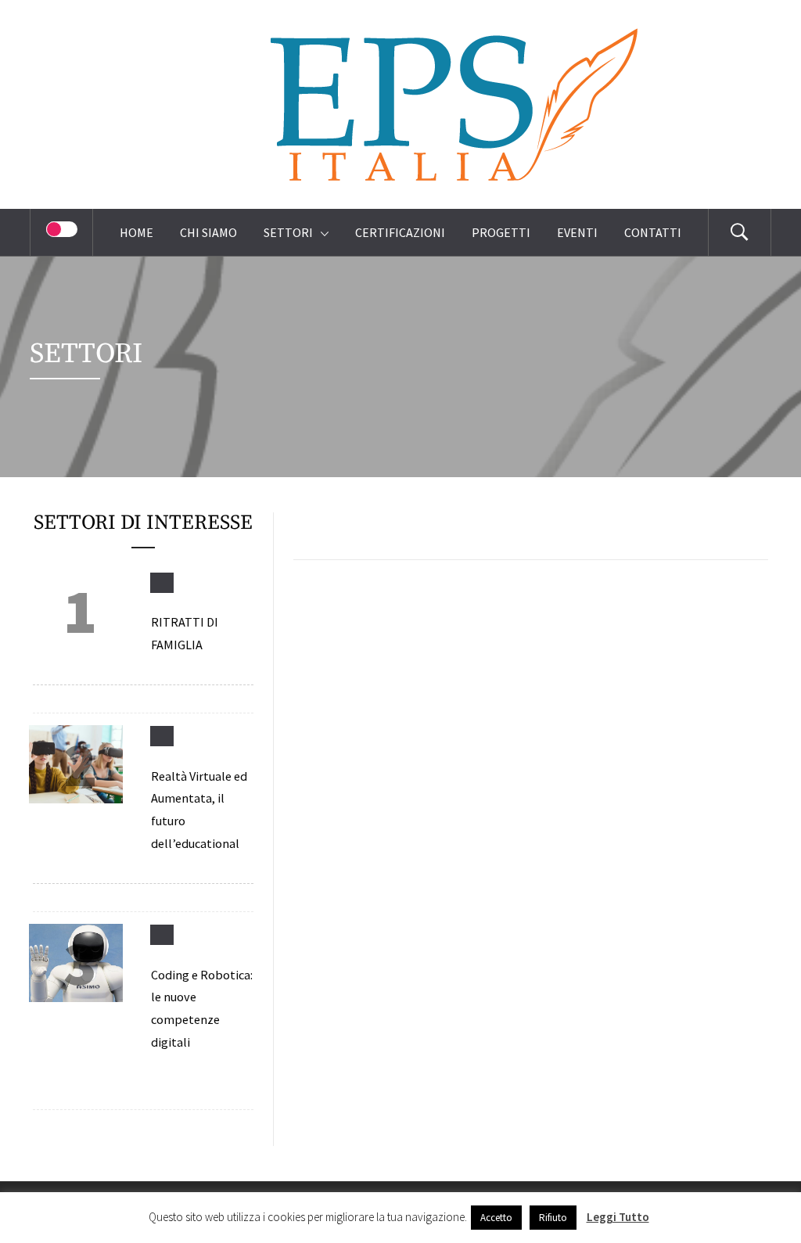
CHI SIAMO (208, 232)
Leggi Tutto (618, 1216)
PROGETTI (501, 232)
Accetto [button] (496, 1217)
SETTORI (288, 232)
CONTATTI (652, 232)
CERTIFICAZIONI (400, 232)
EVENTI (577, 232)
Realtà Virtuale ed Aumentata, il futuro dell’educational (199, 809)
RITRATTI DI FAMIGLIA (184, 633)
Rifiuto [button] (553, 1217)
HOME (136, 232)
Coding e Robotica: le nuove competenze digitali (202, 1008)
